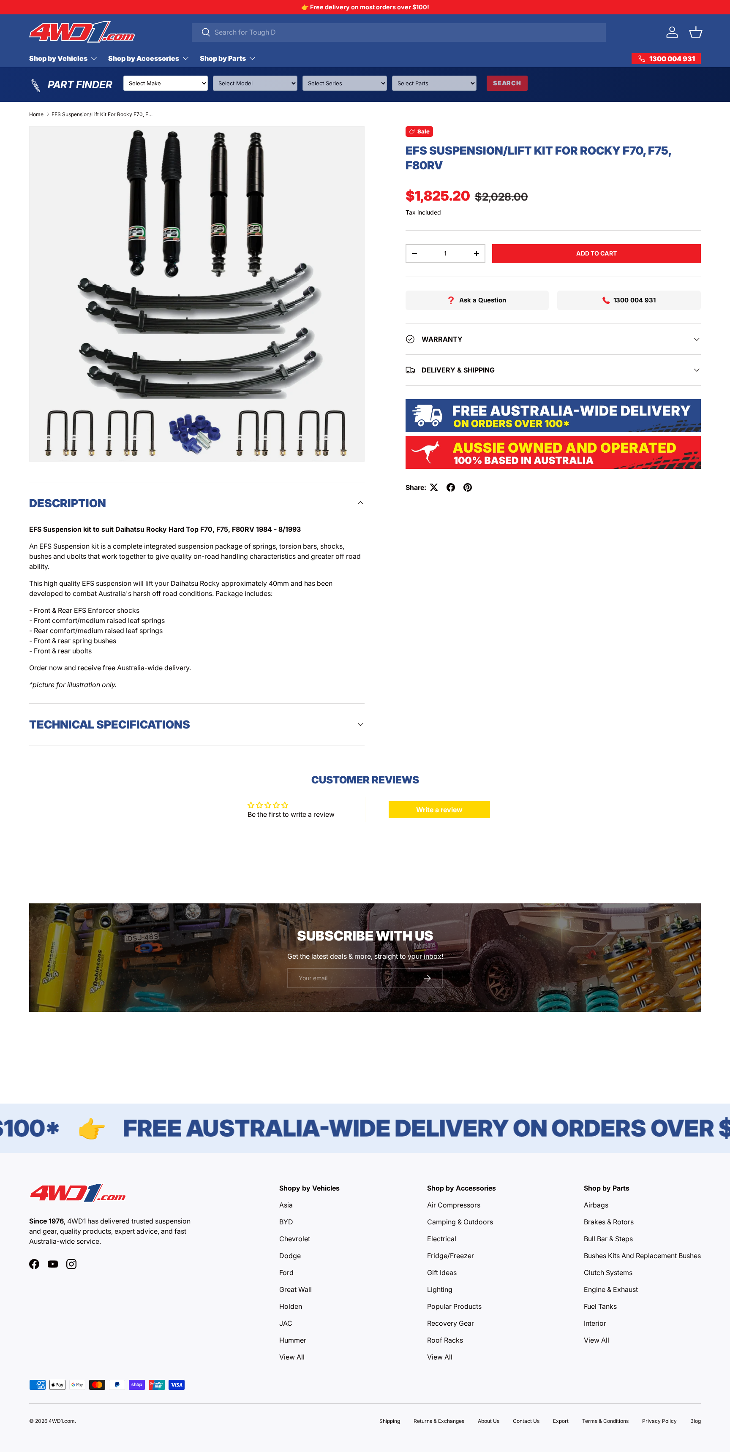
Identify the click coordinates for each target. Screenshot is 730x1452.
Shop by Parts (223, 58)
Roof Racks (445, 1340)
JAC (285, 1323)
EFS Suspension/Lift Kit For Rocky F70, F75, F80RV (102, 114)
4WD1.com (62, 1421)
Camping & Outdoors (460, 1222)
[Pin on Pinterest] (467, 487)
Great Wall (295, 1289)
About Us (488, 1421)
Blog (695, 1421)
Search (507, 83)
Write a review (439, 809)
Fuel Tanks (600, 1306)
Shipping (389, 1421)
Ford (286, 1272)
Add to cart (596, 253)
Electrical (441, 1238)
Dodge (290, 1255)
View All (292, 1357)
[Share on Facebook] (450, 487)
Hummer (292, 1340)
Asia (286, 1205)
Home (36, 114)
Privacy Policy (659, 1421)
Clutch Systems (608, 1272)
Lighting (439, 1289)
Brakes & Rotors (609, 1222)
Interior (595, 1323)
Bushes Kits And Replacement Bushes (642, 1255)
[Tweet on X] (433, 487)
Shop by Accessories (143, 58)
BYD (286, 1222)
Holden (290, 1306)
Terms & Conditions (605, 1421)
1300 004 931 (634, 300)
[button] (695, 32)
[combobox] (399, 32)
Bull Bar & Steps (608, 1238)
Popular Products (454, 1306)
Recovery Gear (450, 1323)
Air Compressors (453, 1205)
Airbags (596, 1205)
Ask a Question (482, 300)
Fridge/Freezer (450, 1255)
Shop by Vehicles (58, 58)
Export (561, 1421)
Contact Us (526, 1421)
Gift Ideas (442, 1272)
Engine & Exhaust (611, 1289)
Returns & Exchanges (439, 1421)
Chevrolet (294, 1238)
